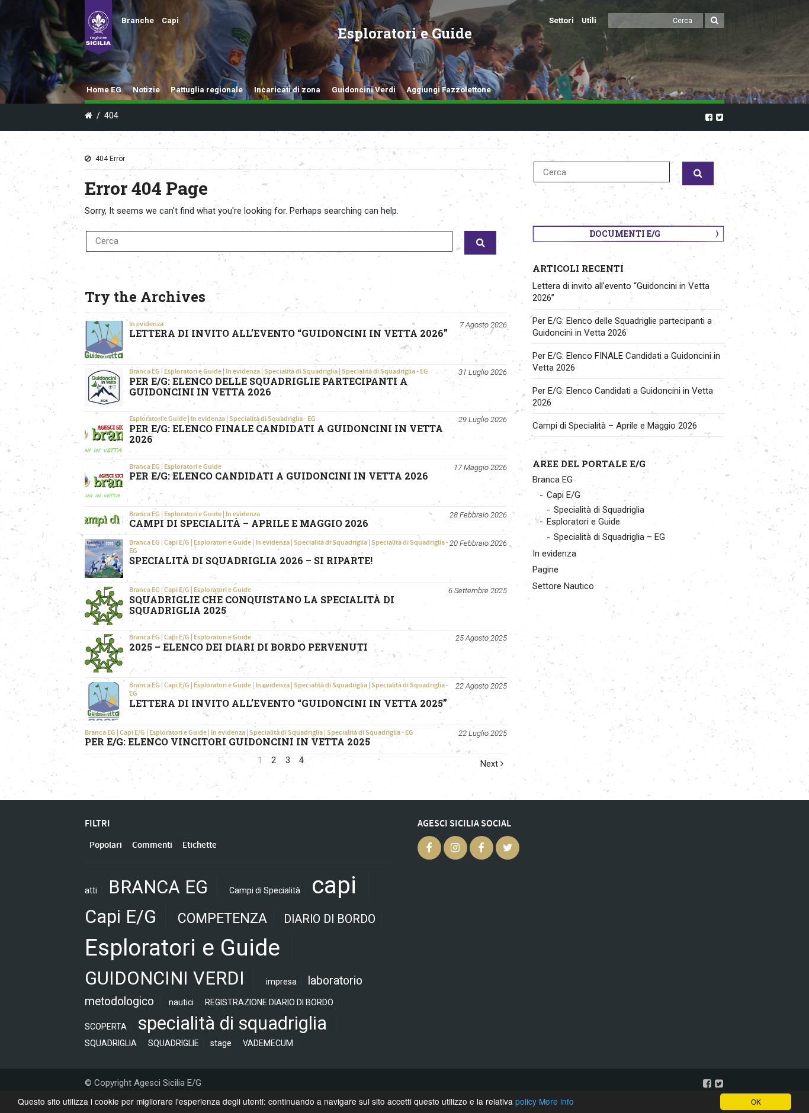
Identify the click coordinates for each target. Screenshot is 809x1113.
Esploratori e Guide (192, 371)
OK (756, 1101)
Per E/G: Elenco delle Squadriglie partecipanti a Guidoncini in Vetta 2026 (622, 327)
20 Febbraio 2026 (478, 543)
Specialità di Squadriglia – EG (609, 537)
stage (221, 1043)
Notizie (146, 89)
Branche (137, 20)
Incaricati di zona (287, 89)
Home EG (103, 89)
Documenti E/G (624, 233)
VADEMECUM (268, 1043)
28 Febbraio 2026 (478, 514)
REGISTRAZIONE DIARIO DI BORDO (269, 1002)
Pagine (545, 569)
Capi (170, 20)
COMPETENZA (222, 919)
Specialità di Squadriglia (301, 371)
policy (526, 1101)
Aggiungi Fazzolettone (448, 89)
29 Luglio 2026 (482, 419)
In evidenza (146, 324)
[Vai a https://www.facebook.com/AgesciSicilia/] (708, 116)
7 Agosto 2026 (483, 324)
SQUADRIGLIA (111, 1043)
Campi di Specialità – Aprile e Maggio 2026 (614, 425)
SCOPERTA (106, 1026)
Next (490, 764)
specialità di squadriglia (232, 1023)
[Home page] (98, 27)
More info (556, 1101)
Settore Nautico (563, 586)
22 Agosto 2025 (481, 685)
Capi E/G (177, 542)
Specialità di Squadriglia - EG (385, 371)
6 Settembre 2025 (477, 590)
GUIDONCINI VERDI (165, 978)
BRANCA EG (158, 887)
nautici (181, 1002)
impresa (281, 981)
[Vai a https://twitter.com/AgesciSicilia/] (719, 116)
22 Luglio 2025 (482, 733)
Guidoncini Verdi (364, 89)
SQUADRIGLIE (173, 1043)
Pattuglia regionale (207, 89)
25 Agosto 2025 (481, 637)
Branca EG (144, 371)
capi (334, 885)
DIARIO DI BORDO (329, 919)
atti (91, 890)
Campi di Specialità (264, 890)
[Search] (714, 20)
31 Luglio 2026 (482, 372)
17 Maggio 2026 (480, 467)
